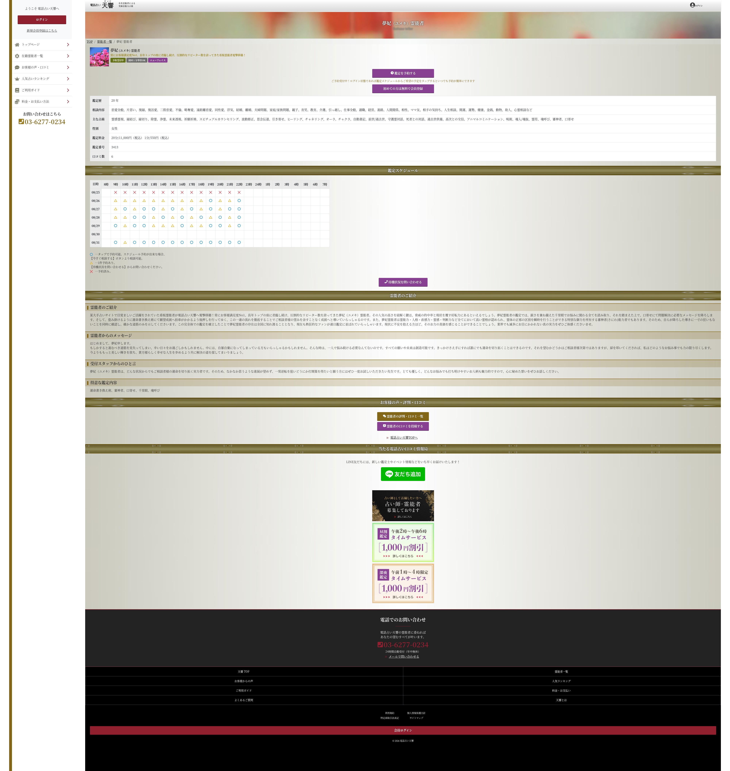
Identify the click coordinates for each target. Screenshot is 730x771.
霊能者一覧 (104, 41)
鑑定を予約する (405, 73)
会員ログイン (403, 730)
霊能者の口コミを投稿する (404, 426)
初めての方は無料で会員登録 (403, 88)
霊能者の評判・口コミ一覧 (404, 416)
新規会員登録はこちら (42, 30)
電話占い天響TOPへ (404, 437)
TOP (90, 41)
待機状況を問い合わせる (405, 282)
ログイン (42, 19)
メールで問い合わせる (404, 656)
